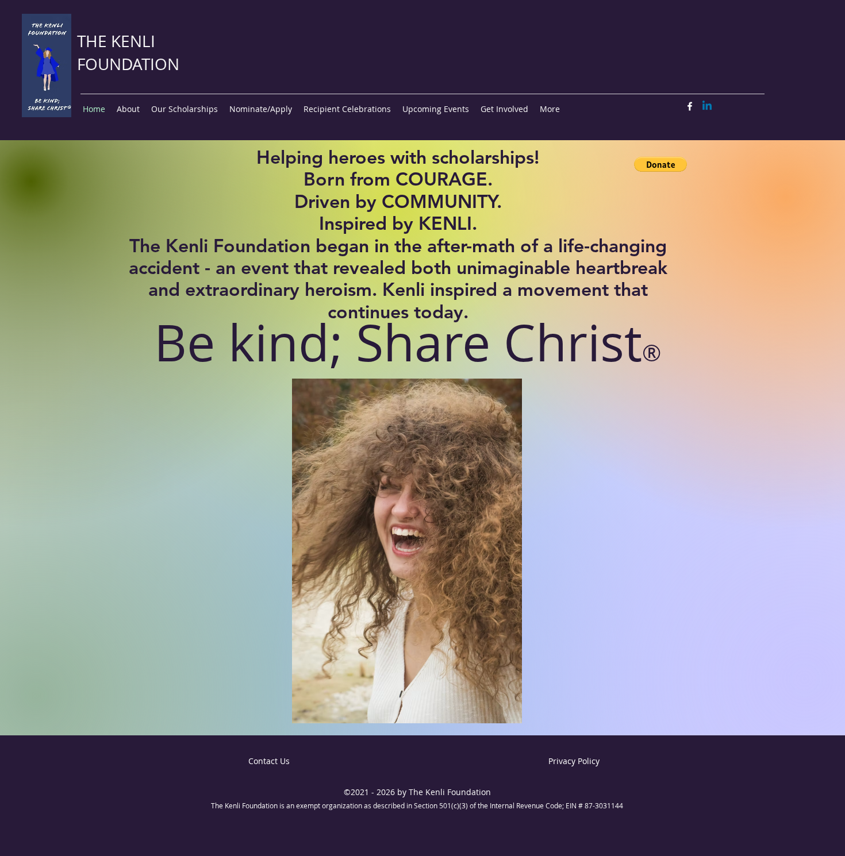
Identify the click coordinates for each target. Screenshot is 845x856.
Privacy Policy (574, 760)
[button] (660, 164)
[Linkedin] (707, 106)
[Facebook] (690, 106)
